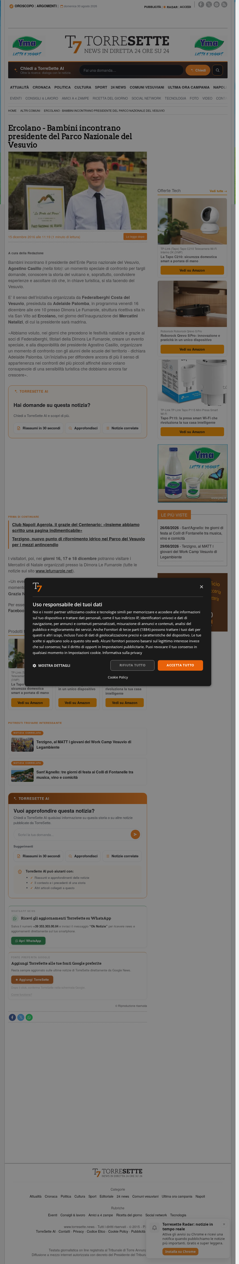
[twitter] (209, 4)
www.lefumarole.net (54, 570)
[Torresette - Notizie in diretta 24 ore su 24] (118, 1172)
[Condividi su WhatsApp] (29, 1017)
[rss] (224, 4)
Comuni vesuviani (145, 1196)
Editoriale (106, 1196)
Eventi (52, 1215)
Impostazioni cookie (84, 652)
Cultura (79, 1196)
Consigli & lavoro (72, 1215)
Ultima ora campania (177, 1196)
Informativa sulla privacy (122, 652)
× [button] (201, 587)
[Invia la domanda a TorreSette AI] (135, 834)
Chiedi (200, 70)
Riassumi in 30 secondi (41, 428)
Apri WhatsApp (29, 940)
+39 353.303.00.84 (45, 926)
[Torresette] (118, 44)
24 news (123, 1196)
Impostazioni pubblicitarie (123, 646)
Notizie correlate (125, 428)
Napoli (200, 1196)
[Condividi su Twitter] (20, 1017)
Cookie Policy (118, 1231)
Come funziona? (21, 994)
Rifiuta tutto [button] (132, 665)
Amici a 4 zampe (100, 1215)
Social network (156, 1215)
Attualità (36, 1196)
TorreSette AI (46, 1231)
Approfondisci (86, 428)
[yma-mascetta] (27, 45)
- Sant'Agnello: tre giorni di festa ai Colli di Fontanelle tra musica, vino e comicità (191, 533)
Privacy (78, 1231)
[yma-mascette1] (209, 45)
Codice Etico (96, 1231)
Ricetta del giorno (129, 1215)
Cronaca (51, 1196)
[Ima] (193, 473)
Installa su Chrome (180, 1251)
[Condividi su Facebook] (12, 1017)
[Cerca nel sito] (217, 70)
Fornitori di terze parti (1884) (127, 629)
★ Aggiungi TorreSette (32, 979)
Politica (66, 1196)
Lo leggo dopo (135, 236)
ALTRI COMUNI (30, 110)
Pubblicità (138, 1231)
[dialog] (118, 632)
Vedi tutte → (218, 191)
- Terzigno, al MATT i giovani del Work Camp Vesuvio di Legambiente (188, 551)
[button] (51, 665)
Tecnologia (178, 1215)
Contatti (64, 1231)
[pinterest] (217, 4)
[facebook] (201, 4)
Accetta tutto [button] (180, 665)
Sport (92, 1196)
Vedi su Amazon (30, 702)
